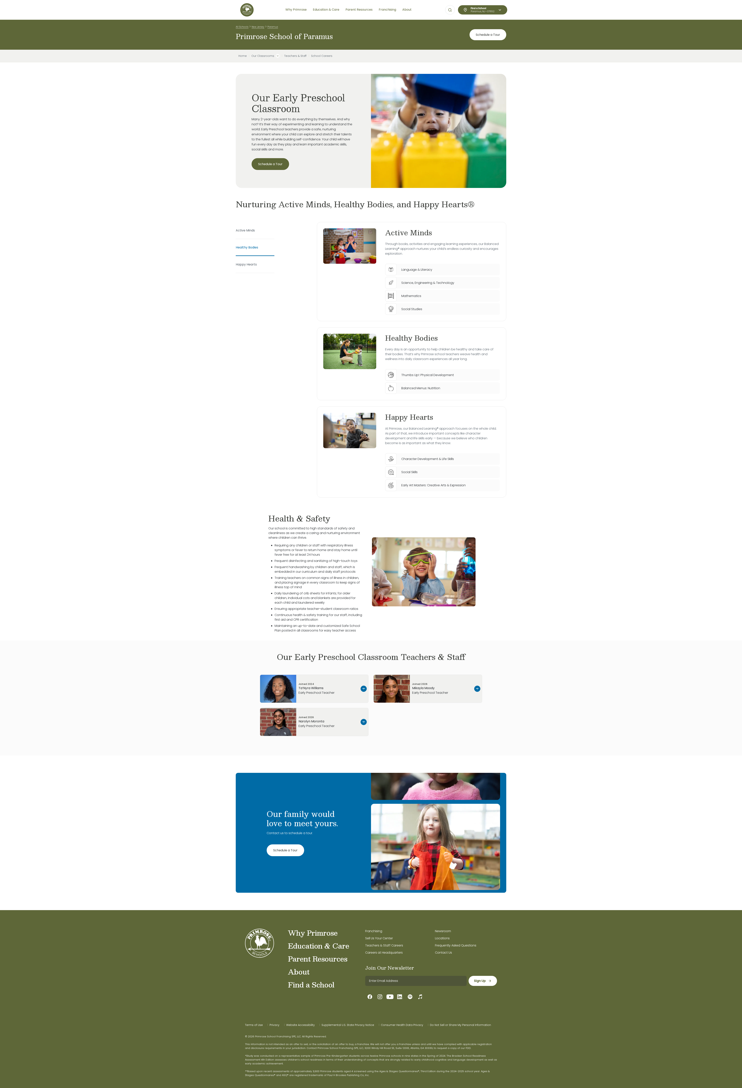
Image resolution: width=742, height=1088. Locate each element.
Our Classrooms (262, 56)
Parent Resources (317, 958)
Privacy (274, 1025)
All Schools (242, 26)
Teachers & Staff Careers (384, 945)
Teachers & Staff (295, 56)
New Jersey (258, 26)
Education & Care (318, 945)
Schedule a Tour (488, 34)
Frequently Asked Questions (455, 945)
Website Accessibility (300, 1025)
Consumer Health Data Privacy (402, 1025)
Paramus (272, 26)
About (298, 971)
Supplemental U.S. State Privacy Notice (348, 1025)
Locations (442, 938)
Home (242, 56)
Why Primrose (313, 933)
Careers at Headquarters (384, 952)
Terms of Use (254, 1025)
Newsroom (443, 931)
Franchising (373, 931)
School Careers (321, 56)
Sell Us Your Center (379, 938)
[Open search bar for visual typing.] (450, 10)
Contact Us (443, 952)
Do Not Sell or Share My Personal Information (460, 1025)
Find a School (311, 984)
